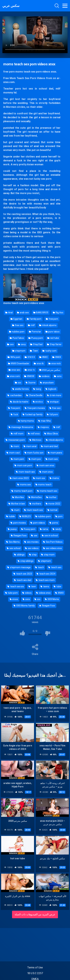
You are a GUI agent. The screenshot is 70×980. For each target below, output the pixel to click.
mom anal (31, 446)
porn (60, 516)
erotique (54, 401)
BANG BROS (42, 312)
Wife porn (15, 357)
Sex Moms (14, 542)
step (34, 554)
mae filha (45, 421)
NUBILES (26, 516)
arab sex (24, 312)
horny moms (27, 421)
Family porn (35, 319)
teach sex (17, 303)
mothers (36, 503)
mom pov (36, 459)
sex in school (51, 535)
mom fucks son (35, 452)
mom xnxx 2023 (20, 478)
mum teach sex (34, 510)
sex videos (33, 548)
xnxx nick (56, 363)
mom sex (53, 459)
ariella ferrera (21, 389)
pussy (13, 529)
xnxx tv (31, 370)
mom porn (18, 459)
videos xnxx (44, 593)
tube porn (12, 593)
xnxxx (15, 599)
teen (33, 586)
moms (55, 478)
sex (11, 344)
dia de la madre (20, 401)
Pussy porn (37, 338)
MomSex (19, 497)
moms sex (25, 484)
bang (38, 389)
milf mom (18, 433)
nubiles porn (17, 331)
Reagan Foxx (20, 535)
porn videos (39, 522)
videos (28, 593)
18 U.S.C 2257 (35, 973)
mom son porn (24, 465)
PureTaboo (18, 338)
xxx (19, 382)
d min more (55, 395)
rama (45, 529)
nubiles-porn (44, 516)
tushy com (50, 350)
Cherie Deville (35, 395)
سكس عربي (11, 6)
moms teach (22, 71)
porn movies (19, 522)
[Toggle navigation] (65, 6)
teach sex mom (46, 580)
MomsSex (36, 497)
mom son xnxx (46, 465)
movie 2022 (54, 503)
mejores (44, 427)
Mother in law (18, 503)
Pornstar (36, 331)
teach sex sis (17, 586)
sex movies (32, 542)
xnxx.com (14, 376)
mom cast (14, 452)
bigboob (52, 389)
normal (53, 510)
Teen (35, 350)
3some (31, 382)
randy (58, 529)
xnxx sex (15, 370)
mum (17, 510)
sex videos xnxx (53, 548)
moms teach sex (48, 491)
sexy (23, 344)
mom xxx (40, 478)
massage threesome (22, 427)
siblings (20, 554)
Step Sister (55, 344)
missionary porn (16, 440)
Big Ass (59, 312)
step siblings (27, 561)
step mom (49, 554)
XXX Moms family (25, 605)
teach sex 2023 (24, 573)
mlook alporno (49, 325)
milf (32, 325)
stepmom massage (20, 567)
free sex (18, 325)
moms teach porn (23, 491)
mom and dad (50, 446)
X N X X (31, 357)
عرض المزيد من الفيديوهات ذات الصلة (35, 914)
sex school (15, 548)
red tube (54, 338)
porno (55, 522)
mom (16, 446)
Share (35, 654)
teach (40, 567)
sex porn (46, 178)
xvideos (45, 376)
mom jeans (56, 452)
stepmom (19, 350)
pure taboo (53, 331)
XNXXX (30, 376)
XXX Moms (53, 599)
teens (46, 586)
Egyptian (17, 319)
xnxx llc (40, 363)
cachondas (16, 395)
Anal (10, 312)
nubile (11, 516)
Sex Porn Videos (54, 542)
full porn (53, 414)
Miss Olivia (52, 433)
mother (52, 497)
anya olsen (48, 382)
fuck (15, 414)
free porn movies (36, 408)
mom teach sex (26, 471)
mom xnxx (47, 471)
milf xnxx (35, 433)
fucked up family (33, 414)
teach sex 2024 (47, 573)
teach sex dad (23, 580)
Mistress (36, 440)
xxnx (59, 376)
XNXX (58, 357)
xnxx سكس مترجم (51, 370)
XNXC (45, 357)
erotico (39, 401)
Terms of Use (35, 967)
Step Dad (37, 344)
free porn (53, 319)
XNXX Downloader (19, 363)
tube (58, 586)
